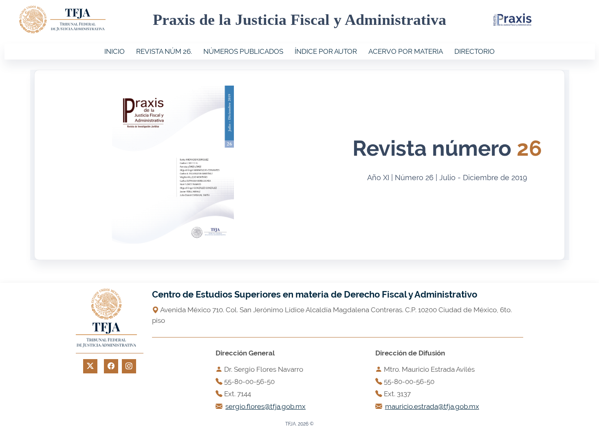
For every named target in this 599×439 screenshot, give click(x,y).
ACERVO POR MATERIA (405, 51)
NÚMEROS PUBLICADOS (243, 51)
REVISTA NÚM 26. (164, 51)
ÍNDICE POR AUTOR (326, 51)
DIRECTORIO (474, 51)
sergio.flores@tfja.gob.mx (265, 406)
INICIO (114, 51)
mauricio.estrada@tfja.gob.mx (432, 406)
